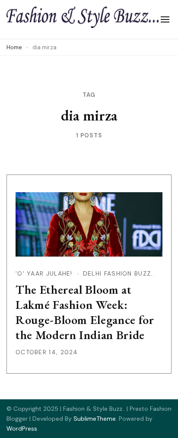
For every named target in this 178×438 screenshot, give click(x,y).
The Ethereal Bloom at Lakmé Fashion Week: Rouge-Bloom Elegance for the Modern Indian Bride (85, 312)
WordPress (21, 428)
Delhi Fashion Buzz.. (119, 273)
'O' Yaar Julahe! (44, 273)
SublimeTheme (94, 418)
